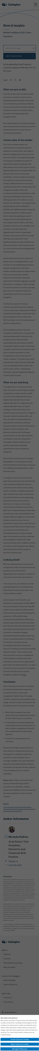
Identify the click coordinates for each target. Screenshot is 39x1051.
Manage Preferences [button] (19, 1049)
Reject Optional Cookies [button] (20, 1044)
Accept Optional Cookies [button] (20, 1039)
